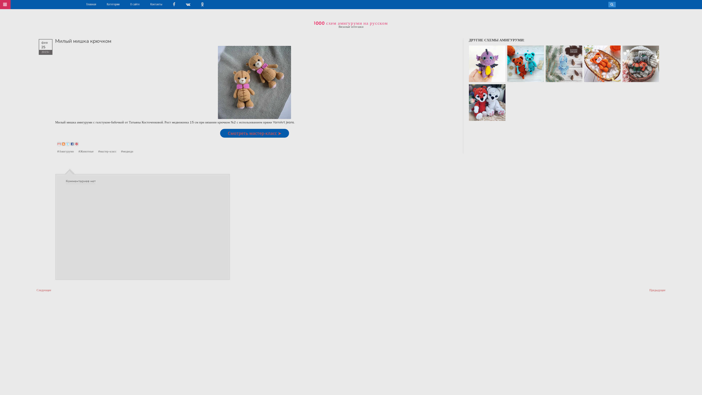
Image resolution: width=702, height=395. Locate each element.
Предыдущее (657, 290)
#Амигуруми (65, 151)
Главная (91, 4)
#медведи (127, 151)
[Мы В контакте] (188, 4)
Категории (113, 4)
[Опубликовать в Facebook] (72, 144)
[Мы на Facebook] (174, 4)
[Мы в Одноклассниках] (202, 4)
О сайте (135, 4)
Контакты (156, 4)
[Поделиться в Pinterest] (76, 144)
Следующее (44, 290)
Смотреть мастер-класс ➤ (254, 133)
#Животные (86, 151)
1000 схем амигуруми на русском (351, 23)
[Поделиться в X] (68, 144)
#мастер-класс (107, 151)
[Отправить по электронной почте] (59, 144)
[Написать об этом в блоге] (63, 144)
